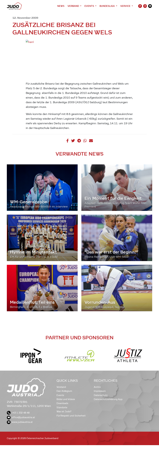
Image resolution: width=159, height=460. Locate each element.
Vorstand (61, 387)
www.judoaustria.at (22, 422)
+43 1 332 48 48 (21, 412)
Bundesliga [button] (107, 5)
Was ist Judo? (64, 411)
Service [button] (125, 5)
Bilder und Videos (66, 399)
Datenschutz (101, 395)
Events (60, 395)
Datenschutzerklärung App (108, 399)
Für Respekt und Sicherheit (71, 415)
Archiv (97, 387)
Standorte (62, 407)
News (60, 5)
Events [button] (89, 5)
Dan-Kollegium (64, 391)
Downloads (62, 403)
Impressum (100, 391)
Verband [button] (74, 5)
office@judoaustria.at (23, 417)
